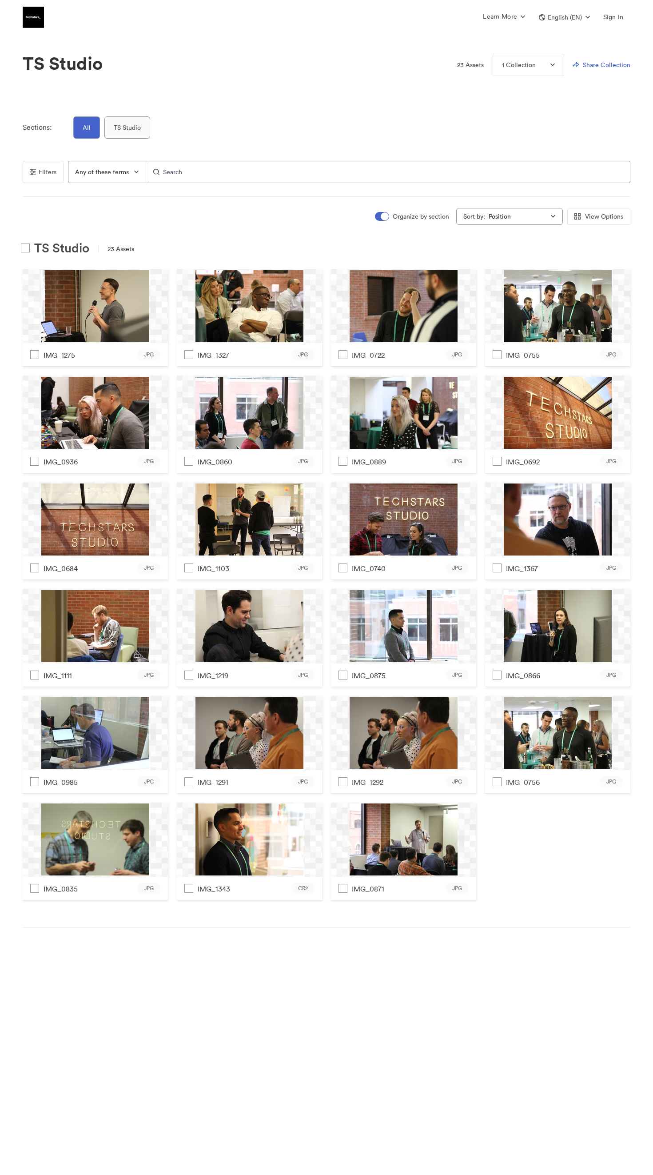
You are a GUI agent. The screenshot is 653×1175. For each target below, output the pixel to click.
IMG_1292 (367, 782)
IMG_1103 (213, 568)
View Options (604, 216)
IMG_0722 (368, 355)
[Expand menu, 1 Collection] (545, 65)
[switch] (413, 217)
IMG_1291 (213, 782)
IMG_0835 (61, 888)
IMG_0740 (369, 568)
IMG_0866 (523, 675)
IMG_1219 (213, 675)
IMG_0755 (523, 355)
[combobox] (107, 172)
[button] (564, 17)
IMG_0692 (523, 461)
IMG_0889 (369, 461)
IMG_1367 (522, 568)
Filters (47, 172)
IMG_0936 (61, 461)
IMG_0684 (61, 568)
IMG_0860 (215, 461)
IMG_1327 (213, 355)
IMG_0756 (523, 782)
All (87, 128)
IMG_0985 (61, 782)
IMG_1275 (59, 355)
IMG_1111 (58, 675)
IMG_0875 (369, 675)
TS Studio (127, 128)
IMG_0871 (368, 888)
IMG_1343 (214, 888)
